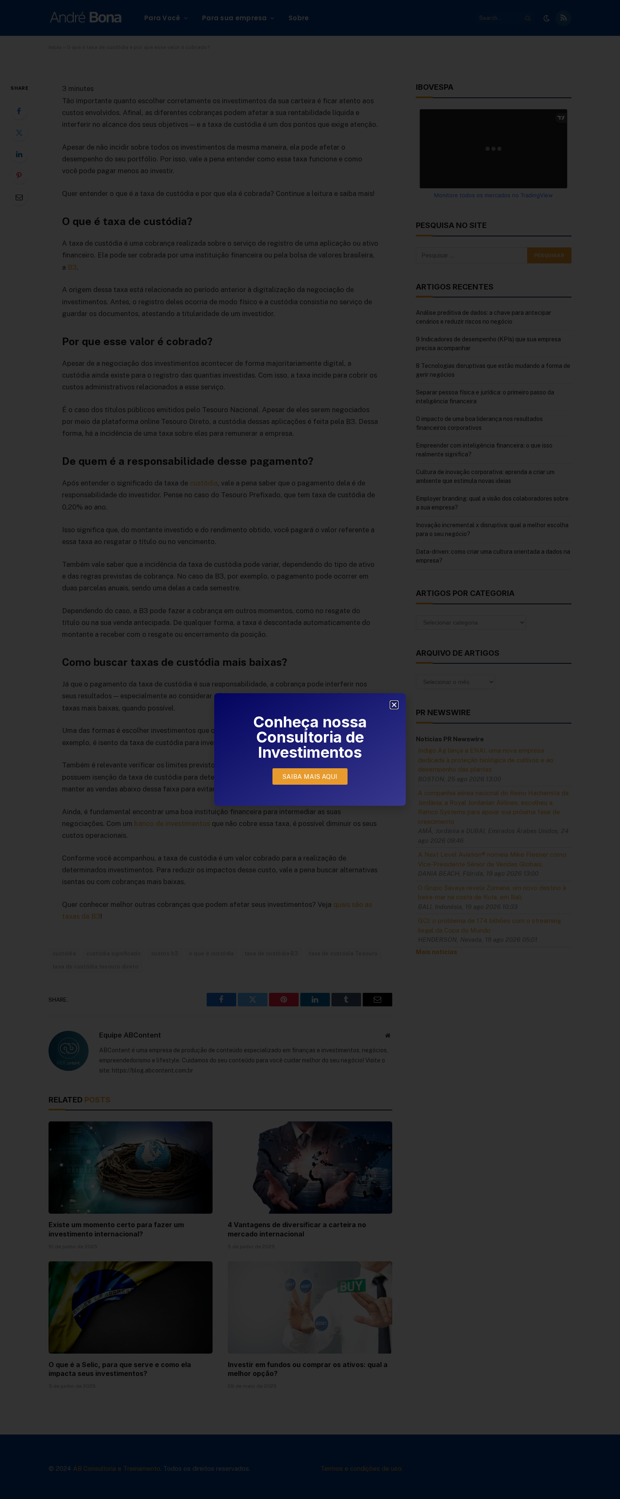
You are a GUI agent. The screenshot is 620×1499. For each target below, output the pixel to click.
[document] (310, 749)
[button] (394, 705)
